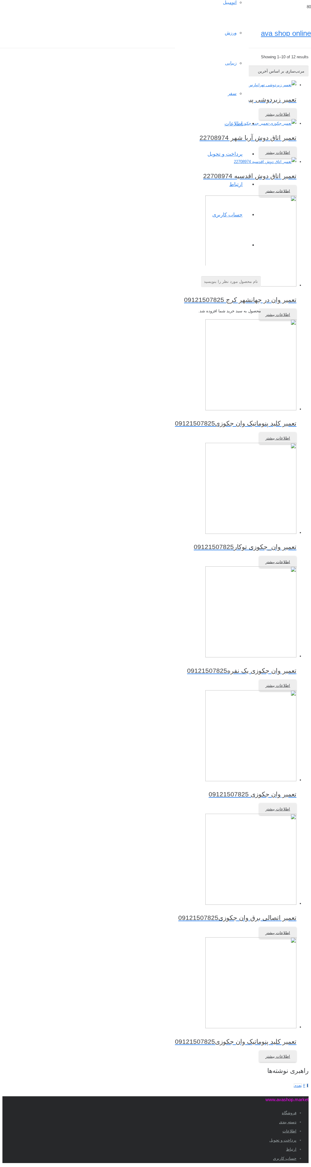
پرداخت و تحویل (282, 1140)
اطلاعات (289, 1131)
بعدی (298, 1085)
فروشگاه (289, 1113)
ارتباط (291, 1149)
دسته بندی (287, 1122)
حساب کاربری (284, 1158)
